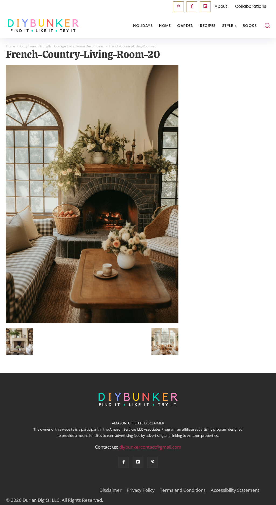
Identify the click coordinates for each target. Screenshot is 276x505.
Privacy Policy (141, 490)
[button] (267, 25)
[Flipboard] (205, 6)
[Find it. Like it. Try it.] (39, 25)
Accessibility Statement (235, 490)
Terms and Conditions (183, 490)
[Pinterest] (178, 6)
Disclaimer (110, 490)
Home (10, 46)
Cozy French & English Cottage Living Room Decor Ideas (62, 46)
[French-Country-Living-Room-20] (92, 322)
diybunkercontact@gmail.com (150, 447)
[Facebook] (192, 6)
